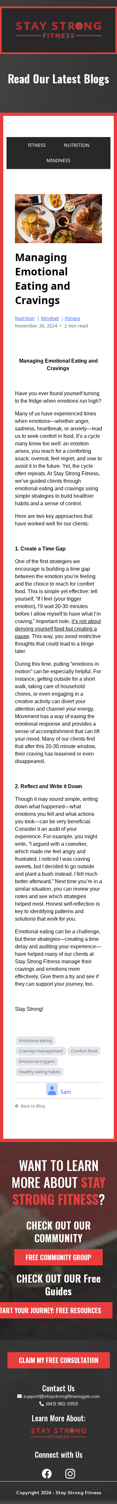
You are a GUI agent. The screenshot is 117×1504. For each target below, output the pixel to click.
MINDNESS (58, 160)
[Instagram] (70, 1474)
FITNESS (37, 145)
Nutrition (25, 318)
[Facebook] (46, 1474)
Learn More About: (58, 1418)
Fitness (72, 318)
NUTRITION (76, 145)
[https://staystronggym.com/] (58, 1434)
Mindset (50, 318)
